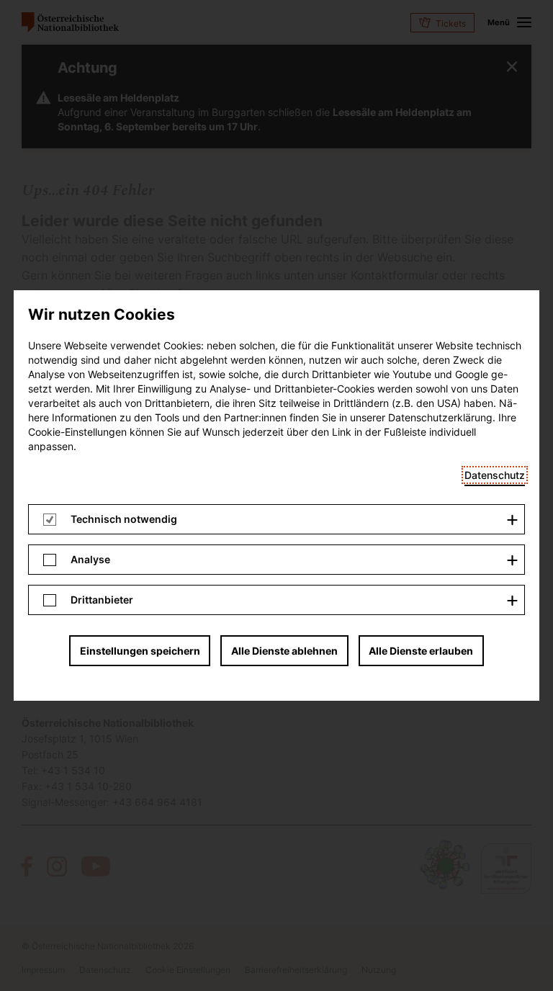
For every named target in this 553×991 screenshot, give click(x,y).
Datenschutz (494, 475)
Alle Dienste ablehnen (284, 651)
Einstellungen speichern (140, 651)
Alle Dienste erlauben (421, 651)
